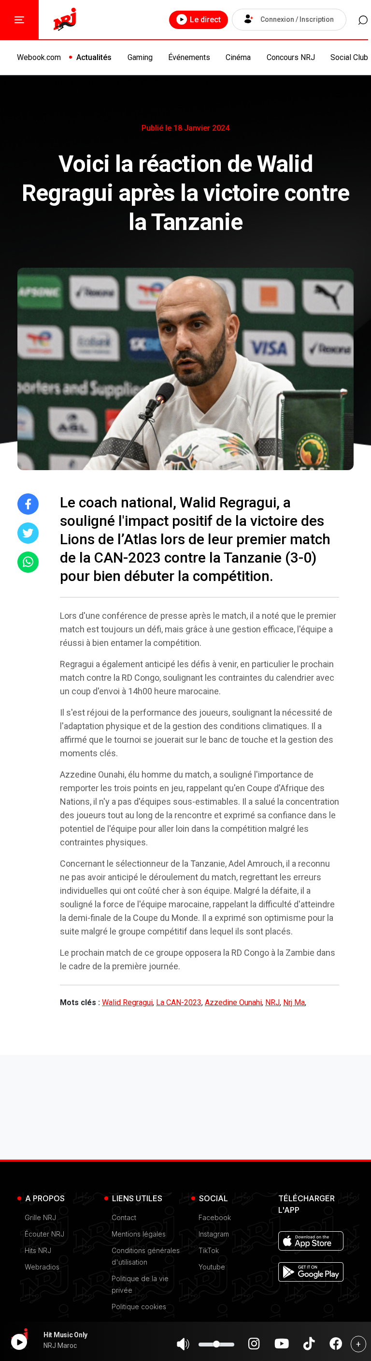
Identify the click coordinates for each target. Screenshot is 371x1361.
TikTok (209, 1250)
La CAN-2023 (178, 1002)
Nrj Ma (294, 1002)
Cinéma (238, 57)
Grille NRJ (40, 1217)
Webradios (42, 1267)
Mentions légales (139, 1234)
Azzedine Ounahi (233, 1002)
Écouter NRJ (44, 1234)
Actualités (94, 57)
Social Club (349, 57)
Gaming (140, 57)
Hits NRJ (38, 1250)
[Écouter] (19, 1342)
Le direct (205, 19)
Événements (189, 57)
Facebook (215, 1217)
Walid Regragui (127, 1002)
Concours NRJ (291, 57)
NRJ (272, 1002)
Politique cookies (139, 1306)
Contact (124, 1217)
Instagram (214, 1234)
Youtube (212, 1267)
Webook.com (39, 57)
